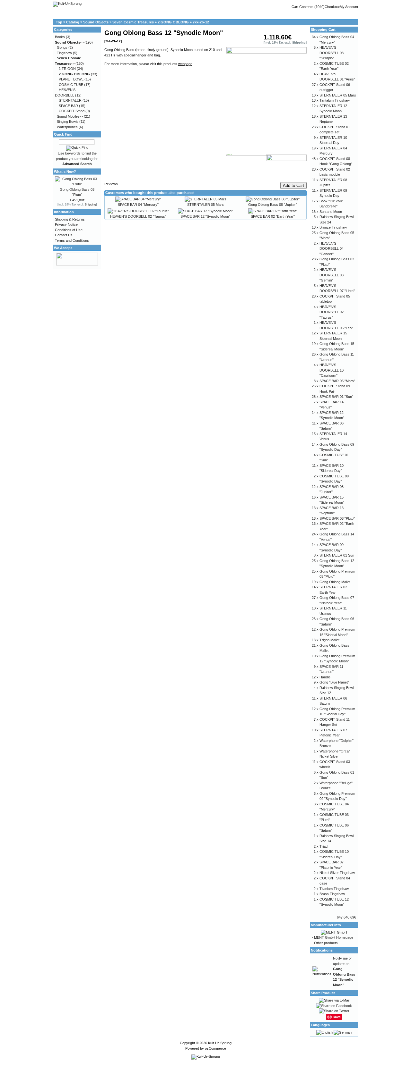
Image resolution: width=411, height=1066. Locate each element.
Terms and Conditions (72, 240)
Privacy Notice (66, 224)
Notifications (322, 950)
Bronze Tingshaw (333, 227)
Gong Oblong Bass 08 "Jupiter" (272, 204)
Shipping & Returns (70, 219)
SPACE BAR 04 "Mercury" (138, 204)
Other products (326, 943)
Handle (324, 677)
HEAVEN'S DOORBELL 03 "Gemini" (331, 275)
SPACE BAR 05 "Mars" (337, 381)
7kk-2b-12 (201, 22)
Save (337, 1016)
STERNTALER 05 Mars (205, 204)
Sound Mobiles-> (70, 116)
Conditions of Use (69, 230)
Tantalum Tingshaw (334, 100)
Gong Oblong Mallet (334, 582)
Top (59, 22)
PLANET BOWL (71, 79)
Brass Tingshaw (332, 894)
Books (60, 37)
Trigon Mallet (329, 640)
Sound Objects (96, 22)
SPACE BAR (68, 106)
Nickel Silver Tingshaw (337, 873)
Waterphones (67, 127)
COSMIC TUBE (71, 85)
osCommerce (215, 1048)
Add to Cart (293, 185)
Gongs (62, 47)
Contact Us (64, 235)
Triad (323, 846)
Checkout (332, 7)
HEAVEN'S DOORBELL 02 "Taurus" (138, 216)
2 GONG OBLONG (173, 22)
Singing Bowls (67, 121)
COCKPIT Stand (71, 111)
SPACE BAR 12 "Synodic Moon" (205, 216)
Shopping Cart (323, 29)
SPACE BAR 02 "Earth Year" (273, 216)
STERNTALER (70, 100)
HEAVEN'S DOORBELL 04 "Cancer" (331, 248)
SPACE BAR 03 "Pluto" (337, 518)
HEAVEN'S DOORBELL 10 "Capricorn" (331, 370)
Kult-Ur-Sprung (220, 1043)
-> (69, 42)
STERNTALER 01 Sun (336, 555)
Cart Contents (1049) (308, 7)
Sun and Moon (330, 212)
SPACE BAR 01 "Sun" (336, 397)
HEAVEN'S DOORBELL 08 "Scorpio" (331, 53)
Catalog (72, 22)
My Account (349, 7)
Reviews (111, 184)
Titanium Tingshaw (334, 889)
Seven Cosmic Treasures (133, 22)
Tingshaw (64, 53)
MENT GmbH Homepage (333, 937)
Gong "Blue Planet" (334, 682)
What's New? (65, 171)
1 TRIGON (67, 69)
